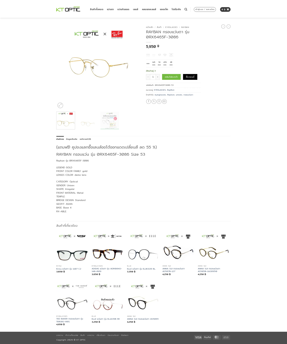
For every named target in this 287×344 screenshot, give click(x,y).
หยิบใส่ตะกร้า (171, 77)
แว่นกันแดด (123, 9)
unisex (179, 94)
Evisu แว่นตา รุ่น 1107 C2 (68, 269)
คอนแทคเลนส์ (149, 9)
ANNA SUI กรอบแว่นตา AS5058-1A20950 (209, 270)
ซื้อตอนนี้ (190, 77)
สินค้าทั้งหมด (96, 9)
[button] (186, 9)
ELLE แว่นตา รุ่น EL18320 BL (141, 269)
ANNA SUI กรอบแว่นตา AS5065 (143, 319)
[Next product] (223, 26)
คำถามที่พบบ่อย (71, 335)
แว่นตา (110, 9)
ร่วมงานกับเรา (113, 335)
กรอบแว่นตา (188, 94)
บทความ (59, 335)
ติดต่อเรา (124, 335)
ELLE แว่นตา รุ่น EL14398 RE (106, 319)
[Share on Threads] (159, 101)
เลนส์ (135, 9)
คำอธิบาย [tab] (60, 139)
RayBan (185, 27)
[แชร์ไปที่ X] (153, 101)
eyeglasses (160, 94)
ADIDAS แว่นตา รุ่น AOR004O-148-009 (107, 270)
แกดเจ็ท (164, 9)
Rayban (171, 94)
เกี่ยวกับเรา (100, 335)
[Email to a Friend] (164, 101)
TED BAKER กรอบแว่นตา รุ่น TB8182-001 (69, 320)
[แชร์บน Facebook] (148, 101)
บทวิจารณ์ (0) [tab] (85, 139)
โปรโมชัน (176, 9)
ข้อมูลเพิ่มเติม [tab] (71, 139)
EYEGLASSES (171, 27)
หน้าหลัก (149, 27)
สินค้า (159, 27)
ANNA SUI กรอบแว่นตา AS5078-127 (173, 270)
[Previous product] (229, 26)
